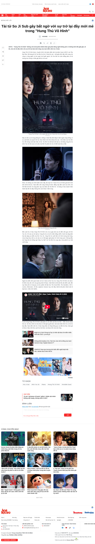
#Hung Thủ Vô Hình (54, 384)
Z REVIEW (73, 15)
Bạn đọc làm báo (10, 540)
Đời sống (6, 15)
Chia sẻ (3, 51)
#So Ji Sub (26, 384)
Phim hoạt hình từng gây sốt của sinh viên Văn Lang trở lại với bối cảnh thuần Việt (37, 491)
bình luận (54, 43)
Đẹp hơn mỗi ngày (34, 15)
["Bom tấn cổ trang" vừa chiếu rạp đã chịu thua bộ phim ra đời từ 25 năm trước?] (13, 460)
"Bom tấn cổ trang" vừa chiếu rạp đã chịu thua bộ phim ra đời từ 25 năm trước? (13, 470)
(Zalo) (32, 525)
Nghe (3, 47)
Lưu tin (3, 56)
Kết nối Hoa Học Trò (50, 520)
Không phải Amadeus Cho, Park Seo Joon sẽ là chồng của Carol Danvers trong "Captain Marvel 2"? (52, 342)
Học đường (25, 15)
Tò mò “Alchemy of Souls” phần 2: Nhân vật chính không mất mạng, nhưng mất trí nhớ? (40, 397)
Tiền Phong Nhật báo (50, 4)
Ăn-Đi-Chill (56, 15)
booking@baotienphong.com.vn (31, 527)
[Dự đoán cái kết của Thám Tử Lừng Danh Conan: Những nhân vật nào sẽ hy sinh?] (65, 481)
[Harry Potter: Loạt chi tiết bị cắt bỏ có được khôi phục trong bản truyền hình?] (39, 460)
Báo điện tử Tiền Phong (47, 10)
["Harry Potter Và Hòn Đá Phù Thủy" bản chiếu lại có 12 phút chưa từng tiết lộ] (65, 438)
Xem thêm (92, 15)
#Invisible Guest (66, 384)
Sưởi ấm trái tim (60, 517)
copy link (47, 43)
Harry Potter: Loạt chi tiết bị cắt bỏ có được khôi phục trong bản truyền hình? (38, 470)
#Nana (44, 384)
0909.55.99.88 (27, 525)
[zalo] (75, 527)
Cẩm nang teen (82, 517)
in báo (50, 43)
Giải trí (20, 15)
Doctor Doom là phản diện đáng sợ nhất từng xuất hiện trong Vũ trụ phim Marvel (12, 448)
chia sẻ (40, 43)
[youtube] (93, 4)
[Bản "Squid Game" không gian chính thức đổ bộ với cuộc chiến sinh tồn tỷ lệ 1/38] (13, 481)
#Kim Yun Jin (35, 384)
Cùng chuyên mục (10, 429)
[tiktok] (70, 528)
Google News (92, 20)
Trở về (3, 64)
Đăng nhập (25, 406)
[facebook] (90, 4)
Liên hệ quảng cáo (27, 523)
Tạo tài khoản (35, 406)
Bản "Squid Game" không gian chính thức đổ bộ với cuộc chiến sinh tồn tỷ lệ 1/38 (13, 491)
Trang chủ (2, 15)
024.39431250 (6, 529)
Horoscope (86, 15)
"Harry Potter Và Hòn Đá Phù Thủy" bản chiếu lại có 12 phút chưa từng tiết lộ (64, 448)
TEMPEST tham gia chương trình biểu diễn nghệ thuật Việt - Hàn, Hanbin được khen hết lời (51, 350)
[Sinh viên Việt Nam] (89, 513)
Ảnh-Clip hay (64, 15)
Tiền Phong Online (37, 4)
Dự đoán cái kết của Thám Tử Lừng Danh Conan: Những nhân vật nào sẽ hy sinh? (65, 491)
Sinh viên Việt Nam (63, 4)
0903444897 (47, 525)
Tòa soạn (4, 523)
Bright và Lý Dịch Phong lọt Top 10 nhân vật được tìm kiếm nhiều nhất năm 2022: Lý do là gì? (52, 333)
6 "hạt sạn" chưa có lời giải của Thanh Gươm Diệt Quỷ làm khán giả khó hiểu (64, 470)
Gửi (68, 415)
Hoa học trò (6, 511)
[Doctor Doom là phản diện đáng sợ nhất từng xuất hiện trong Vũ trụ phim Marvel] (13, 438)
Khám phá (13, 15)
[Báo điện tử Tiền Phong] (77, 513)
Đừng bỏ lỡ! (6, 20)
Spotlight (79, 15)
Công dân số (26, 520)
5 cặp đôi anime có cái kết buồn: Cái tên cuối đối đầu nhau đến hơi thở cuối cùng (38, 448)
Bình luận (3, 60)
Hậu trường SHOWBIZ (45, 15)
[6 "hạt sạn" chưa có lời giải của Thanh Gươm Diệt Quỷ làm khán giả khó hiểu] (65, 460)
